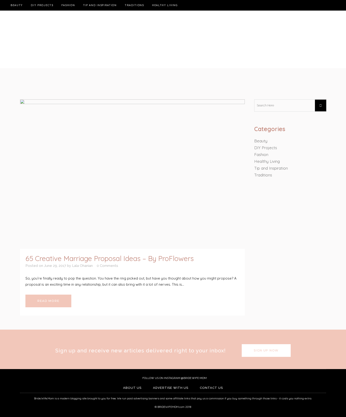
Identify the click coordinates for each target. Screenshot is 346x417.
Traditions (263, 174)
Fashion (261, 154)
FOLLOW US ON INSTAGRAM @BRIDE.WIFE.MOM (174, 378)
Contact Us (211, 388)
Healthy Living (267, 161)
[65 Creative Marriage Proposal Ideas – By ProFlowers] (132, 174)
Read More (48, 301)
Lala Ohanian (82, 266)
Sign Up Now (266, 350)
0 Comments (107, 266)
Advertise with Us (170, 388)
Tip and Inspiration (271, 168)
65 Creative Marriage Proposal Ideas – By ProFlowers (109, 258)
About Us (132, 388)
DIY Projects (265, 147)
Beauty (260, 140)
